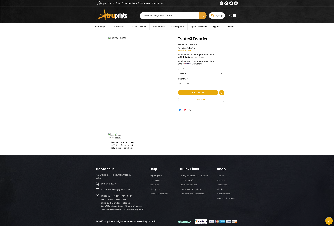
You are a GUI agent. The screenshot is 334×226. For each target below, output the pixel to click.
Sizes (181, 69)
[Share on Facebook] (179, 109)
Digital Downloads (188, 184)
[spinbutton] (184, 83)
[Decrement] (180, 83)
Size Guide (155, 184)
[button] (233, 15)
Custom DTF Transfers (190, 189)
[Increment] (188, 83)
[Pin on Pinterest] (184, 109)
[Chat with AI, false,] (329, 221)
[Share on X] (189, 109)
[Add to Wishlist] (221, 92)
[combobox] (201, 73)
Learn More (199, 57)
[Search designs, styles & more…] (203, 15)
